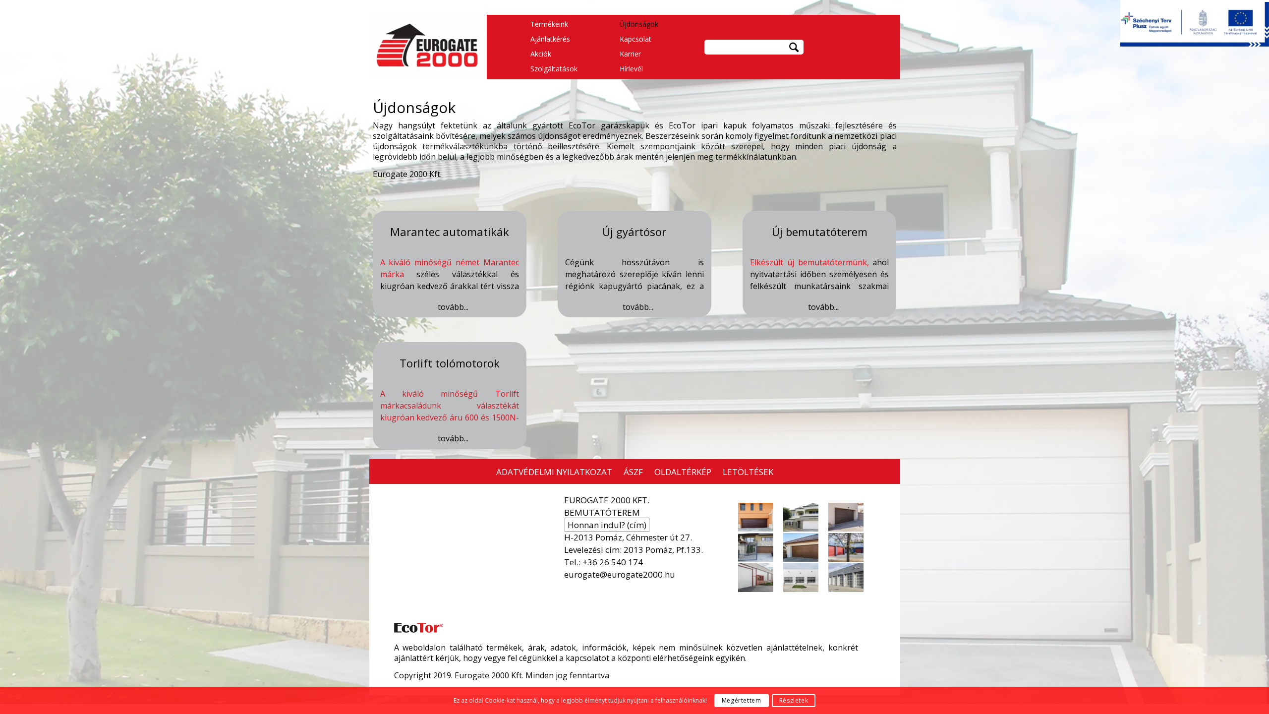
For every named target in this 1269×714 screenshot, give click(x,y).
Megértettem (741, 700)
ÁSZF (633, 471)
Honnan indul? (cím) (607, 525)
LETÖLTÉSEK (748, 471)
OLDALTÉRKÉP (682, 471)
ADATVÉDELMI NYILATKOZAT (554, 471)
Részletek (793, 700)
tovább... (453, 307)
